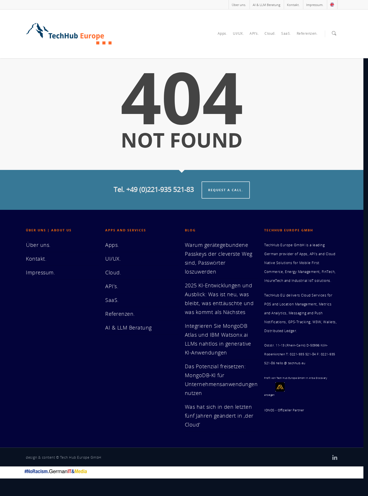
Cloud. (269, 33)
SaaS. (286, 33)
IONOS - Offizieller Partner (284, 410)
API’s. (254, 33)
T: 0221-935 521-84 (301, 354)
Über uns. (239, 5)
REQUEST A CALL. (225, 190)
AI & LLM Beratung (266, 5)
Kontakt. (293, 5)
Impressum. (314, 5)
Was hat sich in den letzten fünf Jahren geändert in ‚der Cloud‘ (219, 415)
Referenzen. (307, 33)
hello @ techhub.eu (290, 363)
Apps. (222, 33)
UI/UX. (238, 33)
